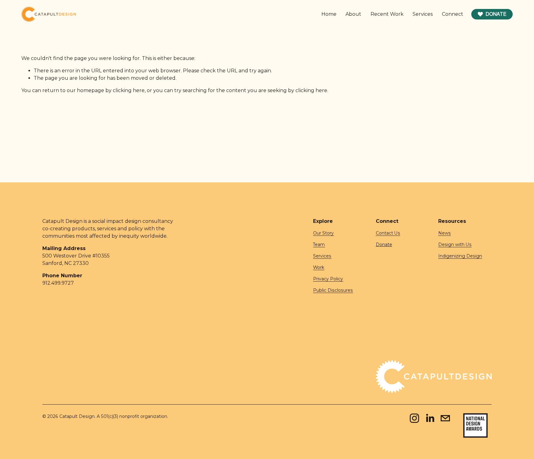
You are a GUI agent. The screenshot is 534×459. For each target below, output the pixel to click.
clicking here (129, 90)
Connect (452, 14)
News (444, 233)
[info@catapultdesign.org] (445, 418)
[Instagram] (414, 418)
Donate (495, 14)
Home (329, 14)
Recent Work (387, 14)
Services (423, 14)
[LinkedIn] (430, 418)
